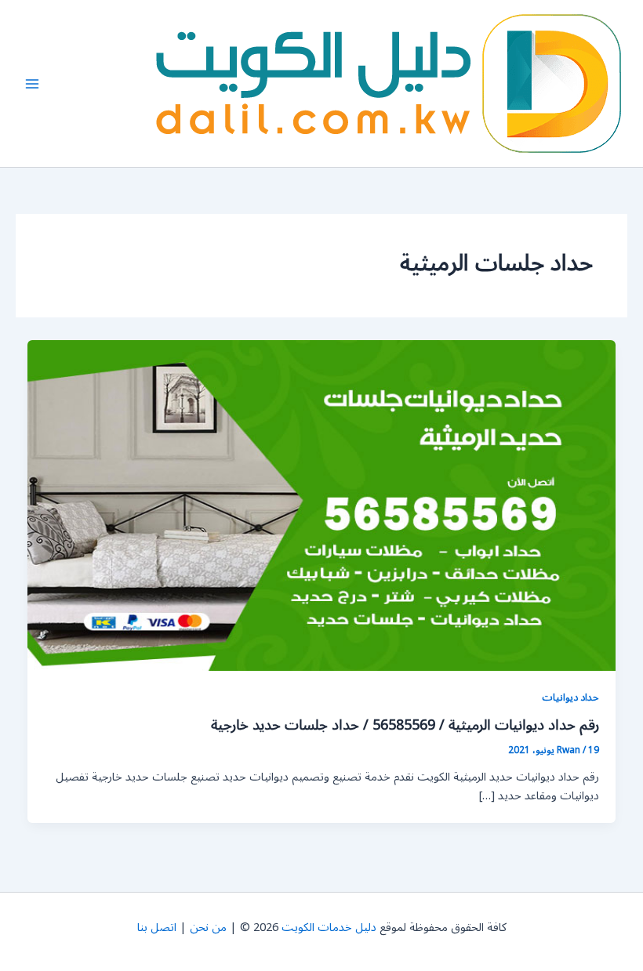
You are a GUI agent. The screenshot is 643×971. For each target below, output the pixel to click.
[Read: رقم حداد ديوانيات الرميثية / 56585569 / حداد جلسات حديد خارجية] (321, 505)
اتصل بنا (156, 927)
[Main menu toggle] (32, 83)
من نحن (208, 927)
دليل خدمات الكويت (329, 927)
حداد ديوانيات (570, 697)
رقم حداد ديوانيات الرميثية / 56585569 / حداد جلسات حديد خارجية (405, 725)
